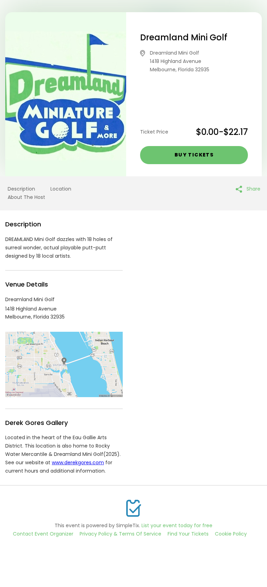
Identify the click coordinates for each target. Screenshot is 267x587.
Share (252, 188)
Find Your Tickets (188, 533)
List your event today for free (176, 525)
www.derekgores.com (78, 462)
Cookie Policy (231, 533)
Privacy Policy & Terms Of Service (120, 533)
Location (60, 188)
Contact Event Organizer (43, 533)
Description (21, 188)
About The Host (26, 197)
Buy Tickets (194, 154)
